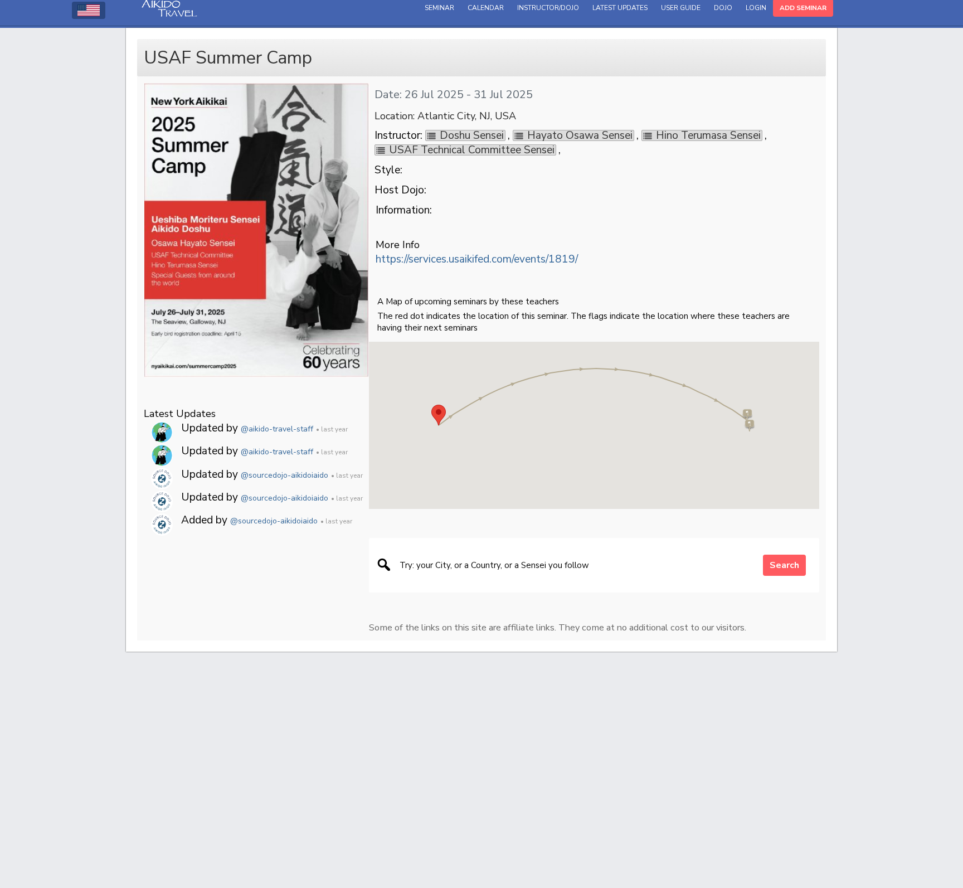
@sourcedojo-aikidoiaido (284, 475)
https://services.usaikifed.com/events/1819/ (477, 259)
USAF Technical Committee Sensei (472, 150)
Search (784, 565)
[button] (438, 415)
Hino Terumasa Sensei (708, 135)
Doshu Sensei (472, 135)
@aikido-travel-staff (277, 429)
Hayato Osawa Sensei (580, 135)
